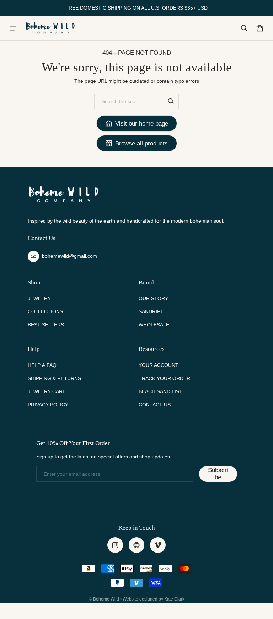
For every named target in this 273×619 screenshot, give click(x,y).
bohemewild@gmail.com (69, 256)
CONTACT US (155, 404)
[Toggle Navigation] (13, 28)
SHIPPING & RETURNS (54, 378)
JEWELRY (39, 298)
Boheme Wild (106, 599)
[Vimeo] (158, 545)
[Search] (171, 101)
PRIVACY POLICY (48, 404)
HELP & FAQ (42, 365)
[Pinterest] (136, 545)
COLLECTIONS (45, 311)
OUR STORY (153, 298)
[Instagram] (115, 545)
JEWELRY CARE (47, 391)
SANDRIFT (151, 311)
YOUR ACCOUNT (158, 365)
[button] (244, 28)
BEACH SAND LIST (160, 391)
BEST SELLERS (46, 324)
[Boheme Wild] (50, 28)
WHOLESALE (154, 324)
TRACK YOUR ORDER (164, 378)
